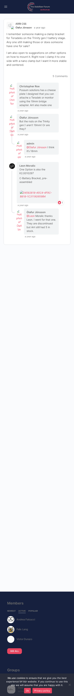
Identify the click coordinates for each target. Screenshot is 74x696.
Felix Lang (22, 629)
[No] (69, 685)
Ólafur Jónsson (23, 27)
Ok (27, 690)
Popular (33, 611)
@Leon (31, 215)
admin (30, 143)
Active (22, 611)
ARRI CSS (20, 23)
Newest (11, 611)
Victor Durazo (24, 639)
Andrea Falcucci (26, 619)
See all (14, 651)
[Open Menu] (6, 6)
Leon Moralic (27, 165)
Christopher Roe (29, 86)
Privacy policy (42, 690)
